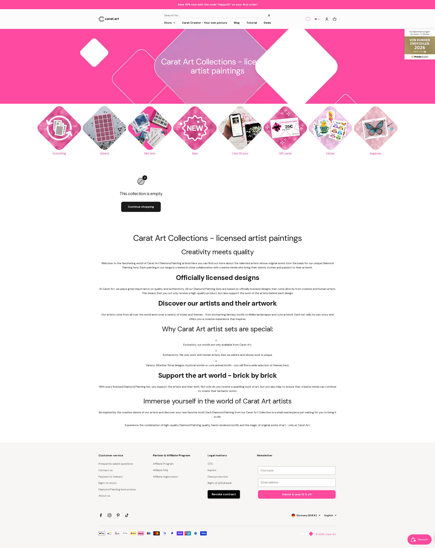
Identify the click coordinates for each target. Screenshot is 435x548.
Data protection (218, 476)
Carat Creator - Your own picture (204, 22)
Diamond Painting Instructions (117, 489)
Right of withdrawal (219, 483)
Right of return (108, 483)
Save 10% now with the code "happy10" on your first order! (217, 4)
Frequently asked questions (116, 464)
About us (104, 495)
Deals (267, 22)
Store (168, 22)
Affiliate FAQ (160, 470)
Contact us (106, 470)
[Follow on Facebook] (101, 515)
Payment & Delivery (111, 476)
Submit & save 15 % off (296, 494)
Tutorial (251, 22)
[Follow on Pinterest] (118, 515)
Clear (261, 15)
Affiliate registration (165, 476)
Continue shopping (141, 207)
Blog (237, 22)
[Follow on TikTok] (127, 515)
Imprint (212, 470)
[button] (317, 19)
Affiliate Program (163, 464)
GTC (210, 464)
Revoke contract (224, 494)
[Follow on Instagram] (109, 515)
